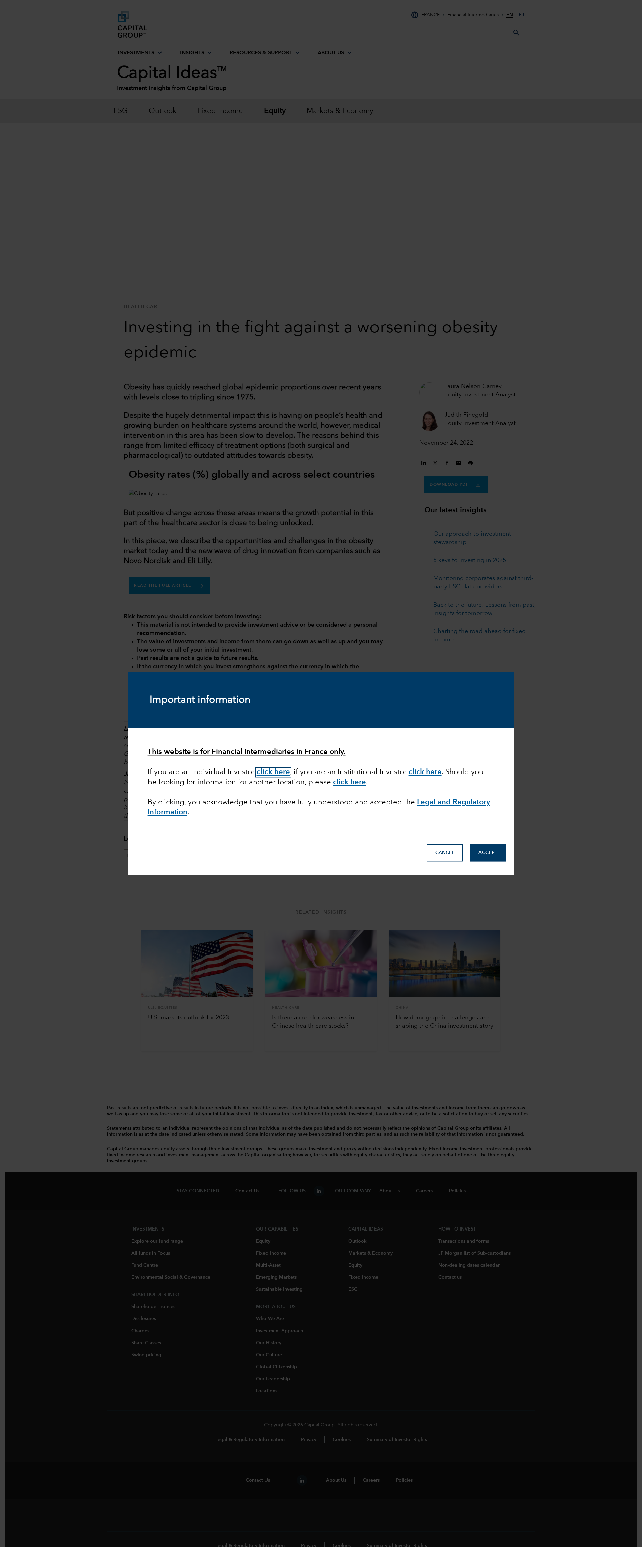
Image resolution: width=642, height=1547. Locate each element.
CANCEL (444, 853)
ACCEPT (487, 853)
